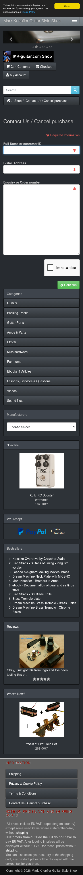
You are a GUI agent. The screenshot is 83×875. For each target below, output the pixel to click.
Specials (13, 445)
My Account (17, 75)
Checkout (46, 66)
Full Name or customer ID (22, 143)
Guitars (12, 303)
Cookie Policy (28, 12)
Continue (70, 285)
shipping (22, 832)
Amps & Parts (16, 332)
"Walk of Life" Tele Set (41, 744)
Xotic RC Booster (42, 495)
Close (67, 6)
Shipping (15, 773)
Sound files (15, 400)
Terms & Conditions (23, 793)
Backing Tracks (17, 313)
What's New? (16, 693)
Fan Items (14, 361)
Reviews (13, 626)
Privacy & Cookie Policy (25, 783)
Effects (11, 342)
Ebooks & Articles (19, 371)
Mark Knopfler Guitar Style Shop (32, 20)
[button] (9, 37)
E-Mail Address (14, 163)
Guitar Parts (15, 322)
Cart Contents (20, 66)
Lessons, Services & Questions (28, 381)
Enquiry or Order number (22, 182)
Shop (18, 100)
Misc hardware (17, 352)
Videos (12, 391)
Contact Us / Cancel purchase (47, 100)
